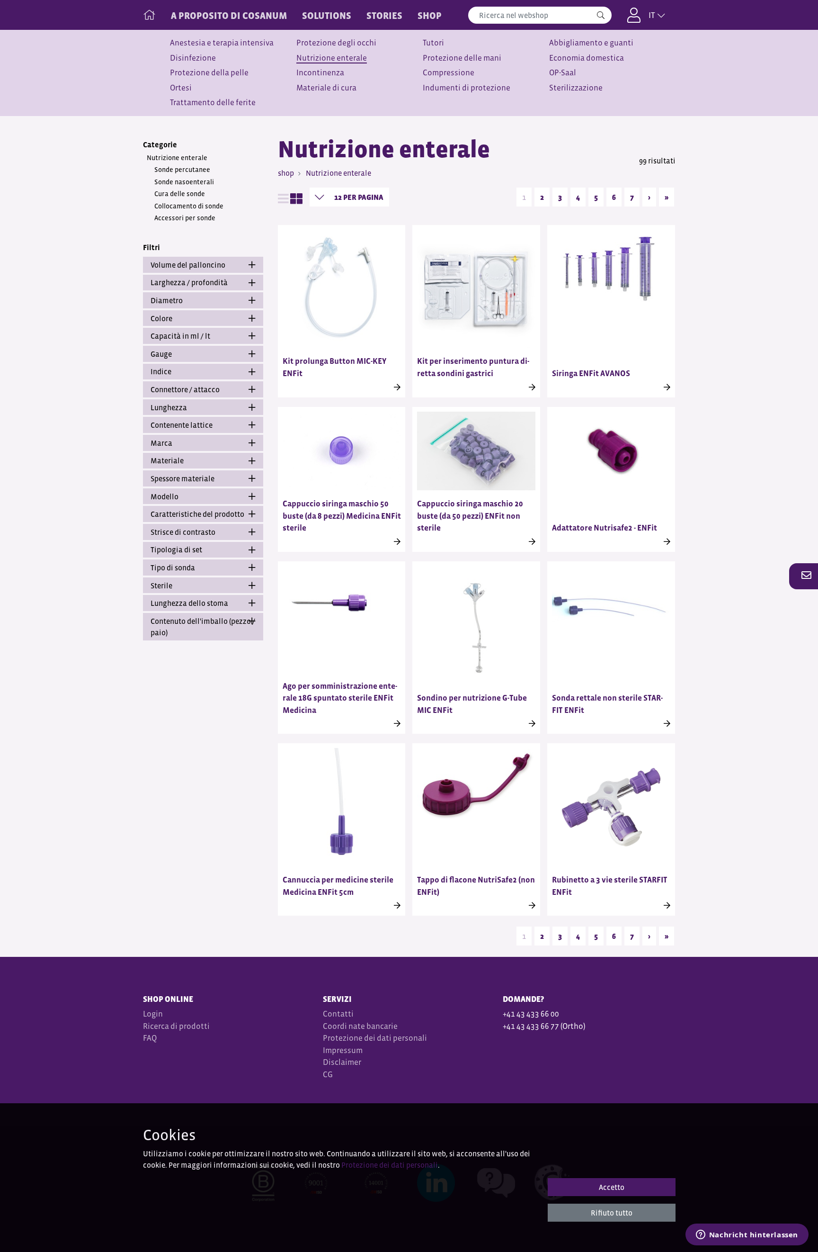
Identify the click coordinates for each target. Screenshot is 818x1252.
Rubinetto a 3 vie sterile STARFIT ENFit (609, 886)
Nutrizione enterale (331, 58)
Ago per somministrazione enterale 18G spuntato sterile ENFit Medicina (340, 698)
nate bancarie (373, 1026)
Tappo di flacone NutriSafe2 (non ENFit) (476, 886)
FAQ (150, 1038)
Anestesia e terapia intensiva (222, 42)
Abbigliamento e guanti (591, 42)
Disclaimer (342, 1062)
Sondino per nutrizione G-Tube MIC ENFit (472, 704)
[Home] (149, 12)
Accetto (611, 1187)
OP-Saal (562, 72)
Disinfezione (193, 58)
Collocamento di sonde (188, 206)
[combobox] (540, 15)
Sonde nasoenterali (184, 182)
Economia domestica (586, 58)
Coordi (335, 1026)
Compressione (448, 72)
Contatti (338, 1013)
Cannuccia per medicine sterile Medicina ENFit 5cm (338, 886)
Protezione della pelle (209, 72)
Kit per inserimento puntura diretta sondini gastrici (473, 367)
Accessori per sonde (184, 218)
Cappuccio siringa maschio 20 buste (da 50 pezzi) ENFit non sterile (470, 515)
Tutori (433, 42)
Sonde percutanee (182, 169)
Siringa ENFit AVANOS (591, 373)
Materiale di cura (326, 87)
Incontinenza (320, 72)
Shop (430, 15)
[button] (803, 576)
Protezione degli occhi (336, 42)
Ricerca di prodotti (176, 1026)
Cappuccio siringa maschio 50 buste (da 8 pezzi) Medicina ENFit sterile (342, 515)
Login (153, 1013)
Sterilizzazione (576, 87)
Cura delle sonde (179, 194)
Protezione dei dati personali (375, 1038)
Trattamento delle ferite (213, 102)
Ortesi (181, 87)
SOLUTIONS (326, 15)
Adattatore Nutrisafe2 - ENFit (604, 527)
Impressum (343, 1050)
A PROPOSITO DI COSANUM (229, 15)
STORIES (384, 15)
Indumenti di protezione (466, 87)
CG (328, 1074)
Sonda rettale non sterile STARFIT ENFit (607, 704)
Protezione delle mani (462, 58)
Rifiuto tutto (611, 1212)
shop (286, 173)
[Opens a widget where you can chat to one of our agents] (747, 1235)
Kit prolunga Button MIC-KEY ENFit (334, 367)
